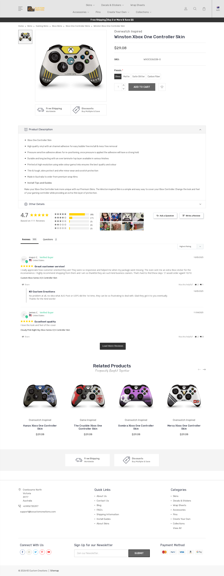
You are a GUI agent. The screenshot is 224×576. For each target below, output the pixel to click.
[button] (196, 284)
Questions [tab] (48, 239)
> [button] (113, 346)
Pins (98, 12)
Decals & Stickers (111, 5)
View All (177, 528)
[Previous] (199, 369)
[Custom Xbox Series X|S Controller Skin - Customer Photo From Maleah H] (116, 217)
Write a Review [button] (193, 215)
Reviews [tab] (26, 239)
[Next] (204, 369)
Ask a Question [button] (167, 215)
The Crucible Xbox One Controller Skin (88, 427)
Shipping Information (108, 514)
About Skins (103, 523)
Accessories (79, 12)
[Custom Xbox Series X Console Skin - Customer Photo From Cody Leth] (138, 226)
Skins (89, 5)
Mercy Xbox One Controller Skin (184, 427)
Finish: (118, 70)
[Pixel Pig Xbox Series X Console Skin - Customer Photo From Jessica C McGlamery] (105, 226)
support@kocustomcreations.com (38, 511)
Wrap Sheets (137, 5)
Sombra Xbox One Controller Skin (136, 427)
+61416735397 (30, 506)
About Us (102, 496)
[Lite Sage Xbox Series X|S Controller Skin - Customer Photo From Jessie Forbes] (127, 217)
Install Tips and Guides (39, 183)
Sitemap (54, 570)
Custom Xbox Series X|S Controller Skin (39, 277)
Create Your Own (117, 12)
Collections (142, 12)
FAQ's (100, 509)
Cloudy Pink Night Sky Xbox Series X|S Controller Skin (45, 330)
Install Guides (104, 519)
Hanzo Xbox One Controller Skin (40, 427)
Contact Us (103, 500)
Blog (99, 505)
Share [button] (27, 284)
